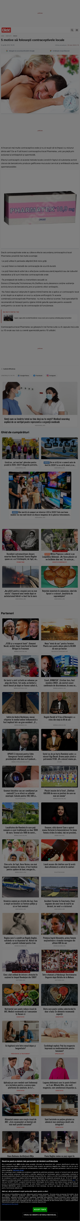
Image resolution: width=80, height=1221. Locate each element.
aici (74, 1180)
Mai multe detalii (18, 1170)
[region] (40, 1189)
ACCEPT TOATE (40, 1209)
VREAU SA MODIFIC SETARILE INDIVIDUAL (40, 1215)
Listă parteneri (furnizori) (10, 1204)
